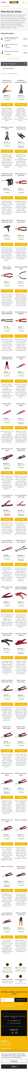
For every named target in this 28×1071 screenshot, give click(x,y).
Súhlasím (14, 1066)
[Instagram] (16, 1033)
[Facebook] (13, 1033)
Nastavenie (14, 1061)
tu (20, 1057)
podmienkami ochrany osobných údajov (12, 1005)
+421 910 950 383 (15, 1023)
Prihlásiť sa (20, 1000)
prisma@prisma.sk (15, 1021)
